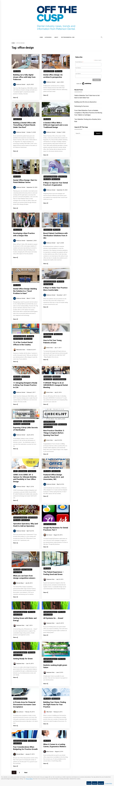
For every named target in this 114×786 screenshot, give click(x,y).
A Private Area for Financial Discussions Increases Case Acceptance (24, 704)
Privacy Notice (29, 778)
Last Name (78, 73)
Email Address (79, 62)
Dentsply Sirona (47, 376)
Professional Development (59, 379)
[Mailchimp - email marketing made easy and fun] (83, 84)
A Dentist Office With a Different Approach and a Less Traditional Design (55, 125)
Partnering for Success (81, 106)
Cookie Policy (108, 783)
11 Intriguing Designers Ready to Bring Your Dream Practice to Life (25, 385)
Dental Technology (33, 517)
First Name (78, 67)
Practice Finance (17, 572)
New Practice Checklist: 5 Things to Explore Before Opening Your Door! (53, 433)
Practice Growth (17, 119)
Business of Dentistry (49, 71)
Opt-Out (95, 783)
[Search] (101, 37)
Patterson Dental (20, 84)
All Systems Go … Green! (53, 618)
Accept (89, 783)
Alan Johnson (19, 712)
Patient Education (26, 424)
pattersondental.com (67, 37)
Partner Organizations (27, 569)
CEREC (15, 471)
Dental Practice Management (50, 176)
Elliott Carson (49, 751)
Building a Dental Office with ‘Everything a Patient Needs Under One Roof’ (24, 125)
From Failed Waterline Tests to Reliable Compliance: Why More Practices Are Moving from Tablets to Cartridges (88, 113)
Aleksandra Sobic (20, 349)
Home (41, 37)
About (56, 37)
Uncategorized (47, 336)
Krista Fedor (49, 347)
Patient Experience (48, 284)
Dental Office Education (29, 421)
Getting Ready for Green (23, 659)
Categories (48, 37)
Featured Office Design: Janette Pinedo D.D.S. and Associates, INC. (53, 477)
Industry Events (56, 376)
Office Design (17, 71)
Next (25, 772)
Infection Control (62, 176)
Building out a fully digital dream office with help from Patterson (24, 77)
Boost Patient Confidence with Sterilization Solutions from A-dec (55, 235)
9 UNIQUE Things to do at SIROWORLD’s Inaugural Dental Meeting (55, 385)
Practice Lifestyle (48, 427)
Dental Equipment (18, 421)
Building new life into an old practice (85, 102)
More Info (101, 783)
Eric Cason (49, 535)
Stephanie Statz (50, 579)
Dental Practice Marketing (50, 281)
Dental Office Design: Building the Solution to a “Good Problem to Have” (25, 291)
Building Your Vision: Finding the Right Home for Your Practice (54, 704)
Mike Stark (49, 712)
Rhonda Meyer (20, 583)
